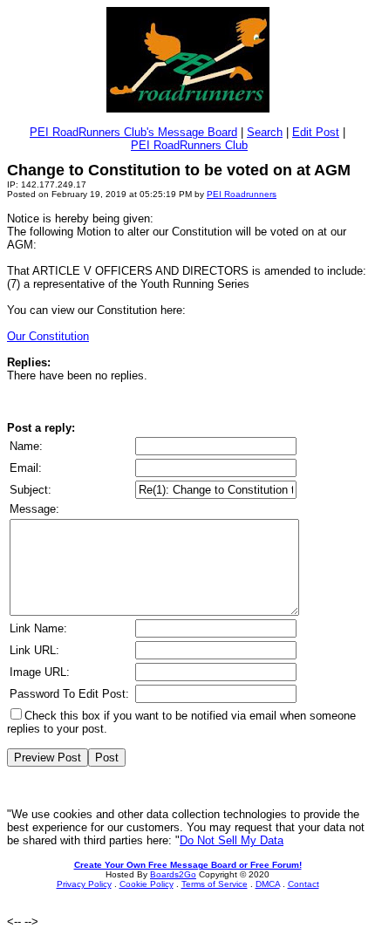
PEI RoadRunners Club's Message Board (133, 132)
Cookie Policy (146, 884)
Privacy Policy (84, 884)
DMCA (268, 884)
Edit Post (315, 132)
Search (265, 132)
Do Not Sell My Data (231, 840)
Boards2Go (173, 874)
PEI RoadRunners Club (189, 145)
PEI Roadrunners (241, 194)
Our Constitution (48, 336)
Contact (303, 884)
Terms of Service (214, 884)
